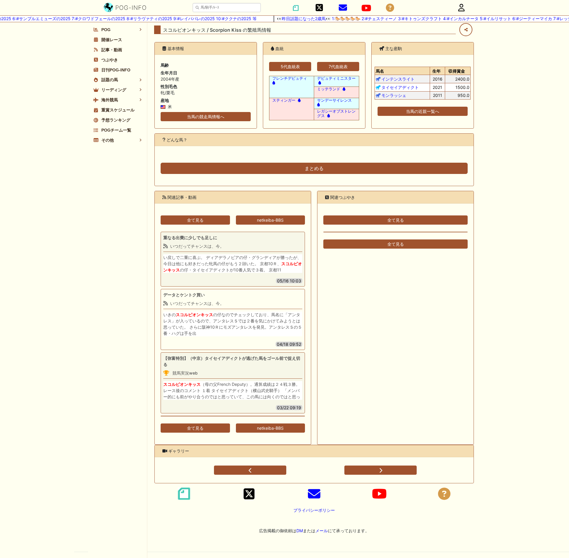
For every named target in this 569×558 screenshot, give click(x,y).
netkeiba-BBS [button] (270, 220)
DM (299, 530)
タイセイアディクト (400, 87)
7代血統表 (338, 66)
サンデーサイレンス (334, 100)
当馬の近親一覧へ (422, 111)
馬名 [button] (380, 70)
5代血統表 (290, 66)
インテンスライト (398, 78)
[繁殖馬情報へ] (319, 83)
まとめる (314, 168)
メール (321, 530)
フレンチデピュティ (289, 78)
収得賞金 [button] (456, 70)
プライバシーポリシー (314, 510)
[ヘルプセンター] (390, 8)
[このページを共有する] (465, 29)
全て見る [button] (195, 220)
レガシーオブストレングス (336, 113)
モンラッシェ (393, 95)
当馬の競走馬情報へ (205, 116)
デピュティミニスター (336, 78)
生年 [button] (436, 70)
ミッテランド (328, 89)
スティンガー (283, 100)
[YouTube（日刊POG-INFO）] (366, 8)
